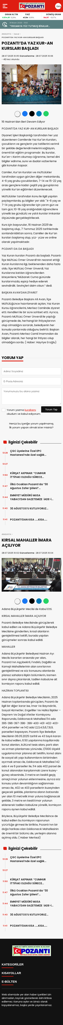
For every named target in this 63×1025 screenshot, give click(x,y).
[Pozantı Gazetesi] (32, 6)
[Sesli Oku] (17, 114)
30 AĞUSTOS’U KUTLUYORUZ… (29, 508)
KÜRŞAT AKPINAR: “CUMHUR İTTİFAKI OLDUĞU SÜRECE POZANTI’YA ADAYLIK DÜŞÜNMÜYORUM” (28, 475)
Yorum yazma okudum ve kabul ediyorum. (24, 412)
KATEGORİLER (13, 964)
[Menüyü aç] (5, 6)
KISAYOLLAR (11, 973)
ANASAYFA (6, 34)
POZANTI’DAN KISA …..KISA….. (28, 519)
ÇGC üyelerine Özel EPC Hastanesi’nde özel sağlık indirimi (27, 453)
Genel (16, 34)
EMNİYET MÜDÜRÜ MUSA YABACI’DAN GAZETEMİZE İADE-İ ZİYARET (30, 497)
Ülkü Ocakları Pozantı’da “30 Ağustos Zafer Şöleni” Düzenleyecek (29, 486)
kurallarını (30, 410)
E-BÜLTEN (9, 981)
